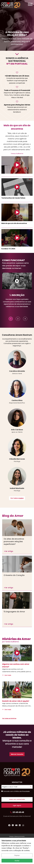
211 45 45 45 (18, 812)
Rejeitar (17, 855)
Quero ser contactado (17, 799)
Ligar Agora (17, 805)
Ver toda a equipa (17, 498)
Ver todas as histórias (9, 718)
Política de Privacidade (22, 791)
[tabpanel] (17, 301)
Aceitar (17, 860)
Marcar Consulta (17, 754)
